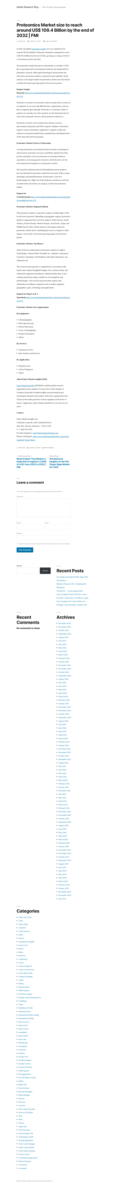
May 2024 (62, 689)
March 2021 (63, 804)
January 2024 (63, 703)
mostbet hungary (25, 1060)
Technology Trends (26, 1137)
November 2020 (64, 815)
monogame (23, 1046)
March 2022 (63, 780)
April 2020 (62, 836)
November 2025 (64, 627)
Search (19, 566)
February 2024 (64, 700)
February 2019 (64, 885)
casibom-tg (23, 959)
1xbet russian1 (24, 931)
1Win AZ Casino (25, 917)
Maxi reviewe (24, 1022)
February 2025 (64, 658)
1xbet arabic (23, 924)
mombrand (23, 1032)
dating (21, 983)
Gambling (22, 1001)
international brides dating (29, 1015)
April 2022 (62, 777)
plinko (21, 1081)
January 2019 (63, 888)
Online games (24, 1070)
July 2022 (62, 766)
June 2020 (62, 829)
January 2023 (63, 745)
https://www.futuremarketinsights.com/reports (51, 436)
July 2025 (62, 641)
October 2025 (63, 630)
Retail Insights (24, 1095)
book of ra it (23, 945)
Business (22, 955)
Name (19, 523)
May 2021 (62, 797)
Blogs (33, 440)
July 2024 (62, 682)
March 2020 (63, 839)
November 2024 (64, 669)
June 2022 (62, 770)
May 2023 (62, 731)
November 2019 (64, 853)
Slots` (21, 1119)
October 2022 (63, 756)
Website (19, 533)
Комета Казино (25, 1161)
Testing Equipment (26, 1140)
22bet (21, 935)
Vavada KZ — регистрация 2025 (69, 591)
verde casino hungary (27, 1144)
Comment (20, 496)
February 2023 (64, 742)
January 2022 (63, 787)
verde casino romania (27, 1151)
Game (21, 1004)
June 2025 (62, 644)
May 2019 (62, 874)
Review (22, 1098)
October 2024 (63, 672)
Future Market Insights (25, 385)
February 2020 (64, 843)
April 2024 (62, 693)
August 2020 (63, 825)
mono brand (23, 1036)
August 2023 (63, 721)
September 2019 (64, 860)
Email (47, 523)
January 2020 (63, 846)
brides (21, 952)
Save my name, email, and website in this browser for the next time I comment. (44, 544)
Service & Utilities (26, 1112)
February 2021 (64, 808)
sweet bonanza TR (26, 1133)
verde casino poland (26, 1147)
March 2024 (63, 696)
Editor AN (22, 41)
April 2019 (62, 878)
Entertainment (24, 987)
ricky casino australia (27, 1109)
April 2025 (62, 651)
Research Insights (25, 1091)
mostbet (22, 1053)
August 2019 (63, 864)
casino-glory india (26, 973)
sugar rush (23, 1126)
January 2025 (63, 662)
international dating (26, 1018)
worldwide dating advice (28, 1158)
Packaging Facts (25, 1074)
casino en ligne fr (25, 966)
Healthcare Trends (26, 1008)
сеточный (22, 1168)
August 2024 (63, 679)
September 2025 (64, 634)
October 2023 (63, 714)
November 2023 (64, 710)
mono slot (22, 1039)
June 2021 (62, 794)
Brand (21, 948)
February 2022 (64, 783)
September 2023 (64, 717)
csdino (21, 980)
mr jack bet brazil (25, 1067)
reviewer (22, 1105)
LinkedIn (20, 440)
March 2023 (63, 738)
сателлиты (23, 1165)
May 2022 (62, 773)
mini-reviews (24, 1029)
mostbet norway (25, 1063)
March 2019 (63, 881)
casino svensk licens (26, 969)
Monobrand (23, 1043)
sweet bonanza (24, 1130)
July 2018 (62, 899)
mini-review (23, 1025)
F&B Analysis (24, 990)
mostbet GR (23, 1057)
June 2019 (62, 871)
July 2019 (62, 867)
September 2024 (64, 675)
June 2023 (62, 728)
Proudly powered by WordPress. (42, 1181)
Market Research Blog (27, 7)
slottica (21, 1123)
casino (21, 962)
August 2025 (63, 637)
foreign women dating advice (30, 997)
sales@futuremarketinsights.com (45, 433)
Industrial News (25, 1011)
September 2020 (64, 822)
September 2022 (64, 759)
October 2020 (63, 818)
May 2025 (62, 648)
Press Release (49, 447)
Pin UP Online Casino (27, 1077)
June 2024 (62, 686)
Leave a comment (51, 41)
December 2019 (64, 850)
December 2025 (64, 623)
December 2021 (64, 790)
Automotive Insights (26, 941)
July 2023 (62, 724)
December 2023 (64, 707)
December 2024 (64, 665)
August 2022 (63, 763)
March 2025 (63, 655)
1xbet (21, 921)
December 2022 (64, 749)
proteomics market (39, 49)
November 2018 (64, 895)
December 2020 (64, 811)
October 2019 (63, 857)
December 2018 (64, 892)
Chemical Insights (26, 976)
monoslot (22, 1049)
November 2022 (64, 752)
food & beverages (25, 994)
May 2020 (62, 832)
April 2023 (62, 735)
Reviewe (22, 1102)
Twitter (27, 440)
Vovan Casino (24, 1154)
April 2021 (62, 801)
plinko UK (23, 1084)
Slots (20, 1116)
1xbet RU (22, 928)
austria (21, 938)
